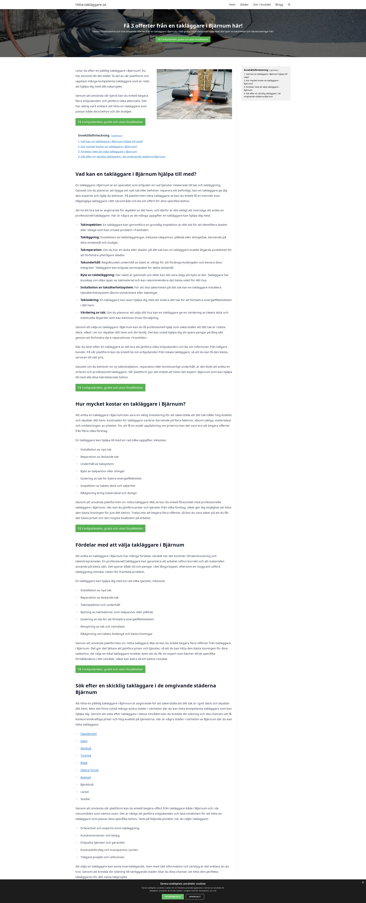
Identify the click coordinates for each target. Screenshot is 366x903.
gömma (116, 135)
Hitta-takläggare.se (90, 4)
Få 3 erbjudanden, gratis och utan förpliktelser (183, 39)
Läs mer (213, 890)
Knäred (85, 777)
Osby (84, 741)
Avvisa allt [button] (195, 896)
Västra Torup (89, 770)
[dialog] (183, 891)
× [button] (363, 882)
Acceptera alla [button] (173, 896)
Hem (232, 4)
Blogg (279, 4)
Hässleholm (88, 734)
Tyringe (85, 755)
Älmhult (85, 748)
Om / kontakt (262, 4)
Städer (244, 4)
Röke (83, 763)
